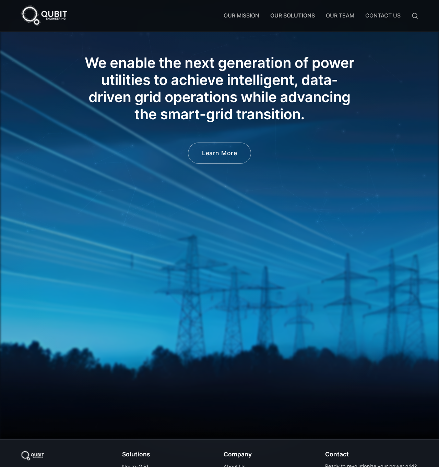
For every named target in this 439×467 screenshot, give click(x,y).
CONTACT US (383, 15)
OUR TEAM (340, 15)
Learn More (219, 153)
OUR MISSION (241, 15)
